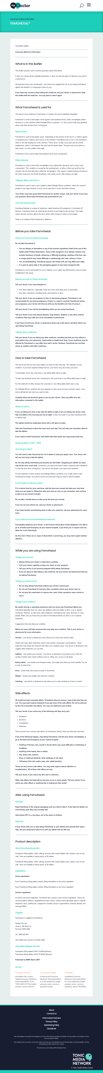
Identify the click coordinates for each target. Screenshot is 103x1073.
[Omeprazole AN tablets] (52, 979)
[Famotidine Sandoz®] (27, 979)
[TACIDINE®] (77, 979)
